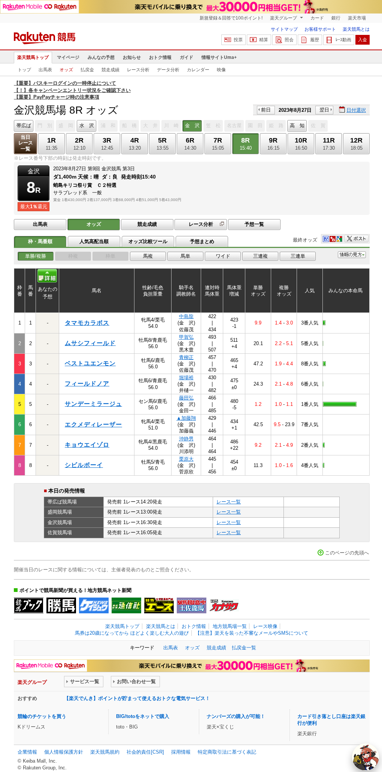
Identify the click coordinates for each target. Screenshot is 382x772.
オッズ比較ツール (147, 241)
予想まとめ (202, 241)
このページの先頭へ (347, 553)
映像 (221, 69)
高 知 (297, 125)
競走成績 (110, 69)
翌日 (324, 110)
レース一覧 (228, 502)
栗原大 (186, 459)
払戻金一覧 (244, 647)
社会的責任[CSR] (145, 752)
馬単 (185, 256)
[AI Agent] (365, 756)
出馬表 (45, 69)
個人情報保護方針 (63, 752)
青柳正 (186, 357)
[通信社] (126, 605)
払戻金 (87, 69)
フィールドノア (87, 383)
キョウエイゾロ (87, 445)
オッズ (66, 69)
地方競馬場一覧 (230, 626)
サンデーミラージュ (93, 404)
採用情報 (181, 752)
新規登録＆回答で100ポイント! (231, 18)
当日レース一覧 (25, 143)
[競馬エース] (159, 605)
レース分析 (138, 69)
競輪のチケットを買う (42, 716)
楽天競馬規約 (104, 752)
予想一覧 (254, 224)
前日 (266, 110)
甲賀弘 (186, 337)
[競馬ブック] (28, 605)
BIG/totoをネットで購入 (142, 716)
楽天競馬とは (356, 29)
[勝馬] (61, 605)
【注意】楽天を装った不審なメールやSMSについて (251, 633)
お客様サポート (320, 29)
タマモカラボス (87, 323)
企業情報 (27, 752)
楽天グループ (284, 18)
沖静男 (186, 439)
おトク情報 (160, 57)
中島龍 (186, 316)
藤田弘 (186, 398)
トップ (24, 69)
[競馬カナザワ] (224, 605)
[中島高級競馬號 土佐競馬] (191, 605)
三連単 (298, 256)
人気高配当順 (94, 241)
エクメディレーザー (93, 424)
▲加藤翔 (186, 418)
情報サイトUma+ (219, 57)
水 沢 (86, 125)
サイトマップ (284, 29)
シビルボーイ (84, 465)
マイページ (68, 57)
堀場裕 (186, 377)
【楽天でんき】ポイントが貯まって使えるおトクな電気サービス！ (137, 698)
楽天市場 (357, 18)
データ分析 (168, 69)
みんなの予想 (101, 57)
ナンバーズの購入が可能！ (236, 716)
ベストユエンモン (90, 363)
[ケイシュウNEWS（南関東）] (94, 605)
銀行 (335, 18)
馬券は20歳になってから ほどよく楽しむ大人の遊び (132, 633)
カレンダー (198, 69)
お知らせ (132, 57)
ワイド (223, 256)
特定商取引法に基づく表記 (227, 752)
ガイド (186, 57)
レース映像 (265, 626)
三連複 (260, 256)
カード (317, 18)
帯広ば (23, 125)
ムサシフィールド (90, 343)
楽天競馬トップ (33, 57)
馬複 (148, 256)
